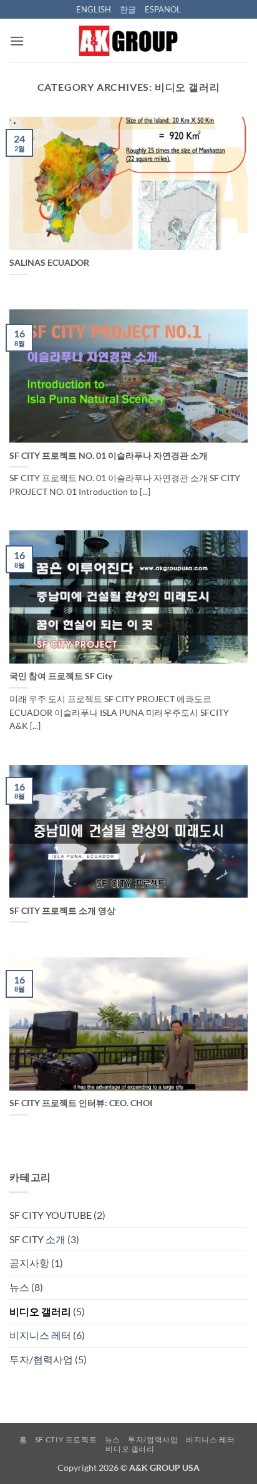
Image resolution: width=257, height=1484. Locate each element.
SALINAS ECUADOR (49, 263)
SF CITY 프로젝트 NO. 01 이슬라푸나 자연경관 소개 (108, 456)
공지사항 (29, 1263)
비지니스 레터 (40, 1335)
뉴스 (19, 1287)
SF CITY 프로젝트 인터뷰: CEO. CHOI (80, 1103)
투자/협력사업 (41, 1359)
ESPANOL (163, 9)
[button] (16, 41)
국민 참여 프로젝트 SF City (60, 676)
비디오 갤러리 (40, 1311)
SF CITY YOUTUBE (50, 1215)
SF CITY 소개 (37, 1239)
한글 (128, 9)
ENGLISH (93, 9)
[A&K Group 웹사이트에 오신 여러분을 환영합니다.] (128, 40)
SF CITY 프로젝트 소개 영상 (62, 911)
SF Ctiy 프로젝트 (66, 1439)
